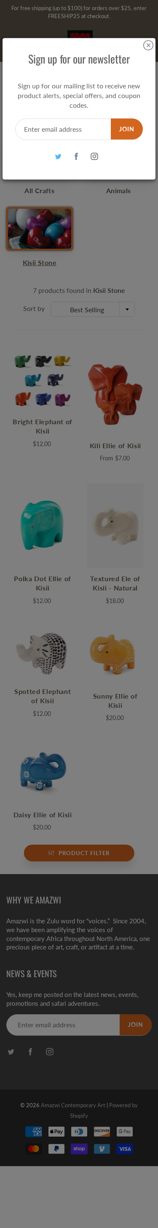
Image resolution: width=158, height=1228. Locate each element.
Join (126, 128)
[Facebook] (76, 156)
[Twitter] (58, 156)
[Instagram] (94, 156)
